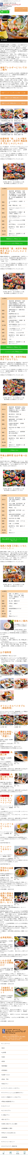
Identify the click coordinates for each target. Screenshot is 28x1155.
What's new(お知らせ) (9, 1132)
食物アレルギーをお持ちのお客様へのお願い (14, 92)
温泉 (3, 1057)
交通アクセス (6, 1074)
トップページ (6, 1043)
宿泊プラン (5, 1083)
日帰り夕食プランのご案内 (9, 1123)
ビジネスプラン (6, 1110)
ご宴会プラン (6, 1115)
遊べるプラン (6, 1119)
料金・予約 (5, 1079)
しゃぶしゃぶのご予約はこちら (14, 243)
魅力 (3, 1048)
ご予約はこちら (14, 450)
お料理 (4, 1052)
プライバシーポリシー (8, 1141)
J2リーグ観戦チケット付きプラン (11, 1097)
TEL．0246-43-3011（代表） (14, 1038)
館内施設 (4, 1065)
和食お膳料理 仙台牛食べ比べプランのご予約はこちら (14, 539)
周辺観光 (4, 1070)
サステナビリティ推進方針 (9, 1146)
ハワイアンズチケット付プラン (11, 1088)
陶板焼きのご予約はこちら (14, 238)
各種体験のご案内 (7, 1128)
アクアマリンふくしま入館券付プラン (12, 1092)
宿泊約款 (4, 1137)
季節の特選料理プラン (8, 1101)
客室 (3, 1061)
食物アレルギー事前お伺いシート (21, 9)
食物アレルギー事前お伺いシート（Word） (14, 103)
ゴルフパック (6, 1106)
